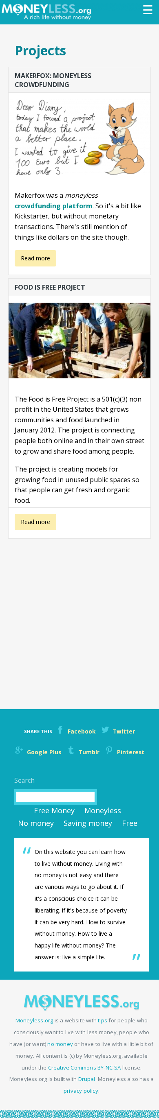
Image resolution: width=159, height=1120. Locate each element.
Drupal (86, 1079)
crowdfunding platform (54, 205)
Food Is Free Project (50, 287)
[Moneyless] (81, 1009)
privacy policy (81, 1090)
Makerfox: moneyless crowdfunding (53, 79)
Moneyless (102, 810)
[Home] (48, 12)
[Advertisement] (79, 619)
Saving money (88, 823)
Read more (33, 260)
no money (60, 1044)
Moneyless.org (34, 1020)
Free (129, 823)
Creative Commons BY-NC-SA (84, 1067)
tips (102, 1020)
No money (36, 823)
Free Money (54, 810)
